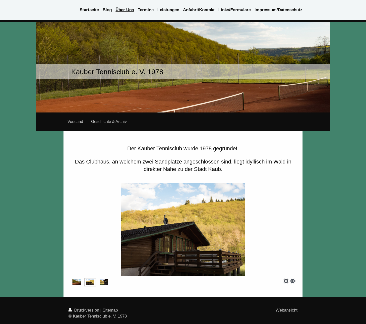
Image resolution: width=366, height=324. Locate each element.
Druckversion (86, 310)
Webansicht (287, 310)
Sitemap (110, 310)
